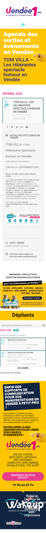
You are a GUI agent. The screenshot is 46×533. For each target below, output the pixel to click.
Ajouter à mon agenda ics (21, 254)
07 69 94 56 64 (23, 485)
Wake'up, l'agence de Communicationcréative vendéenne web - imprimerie (34, 505)
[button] (23, 24)
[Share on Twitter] (12, 127)
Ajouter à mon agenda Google (23, 257)
